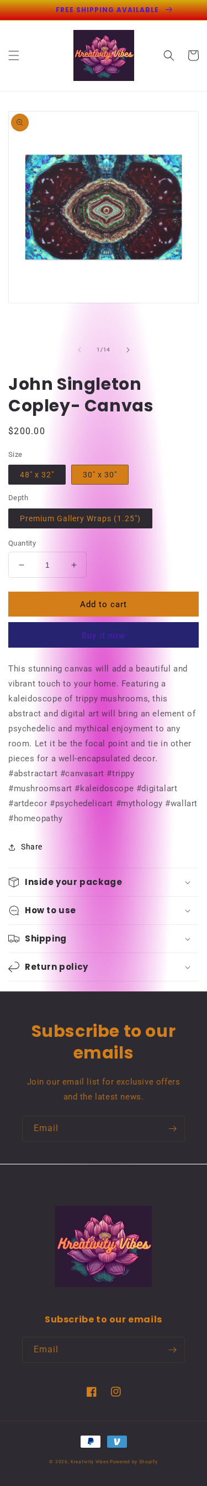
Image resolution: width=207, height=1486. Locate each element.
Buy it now (103, 635)
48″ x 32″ (37, 474)
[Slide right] (128, 350)
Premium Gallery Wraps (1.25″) (80, 518)
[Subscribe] (172, 1129)
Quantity (22, 543)
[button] (14, 55)
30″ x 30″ (100, 474)
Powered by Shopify (134, 1461)
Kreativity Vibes (89, 1461)
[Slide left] (79, 350)
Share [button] (32, 846)
